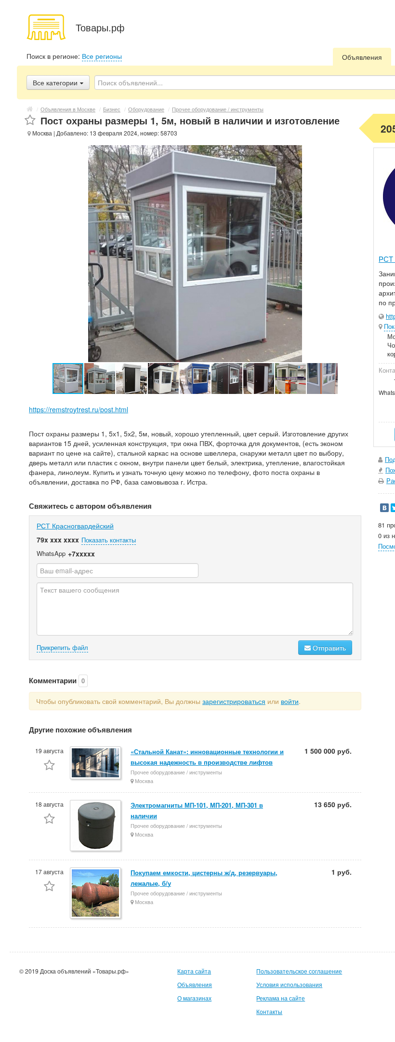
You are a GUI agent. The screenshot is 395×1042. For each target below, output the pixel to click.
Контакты (269, 1011)
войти (290, 701)
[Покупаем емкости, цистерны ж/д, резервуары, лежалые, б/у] (96, 893)
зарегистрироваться (233, 701)
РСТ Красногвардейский (75, 525)
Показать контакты (108, 539)
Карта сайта (194, 971)
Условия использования (289, 984)
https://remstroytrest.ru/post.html (78, 409)
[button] (100, 378)
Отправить (328, 647)
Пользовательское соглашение (299, 971)
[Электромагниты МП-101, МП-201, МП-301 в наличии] (96, 826)
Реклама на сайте (280, 998)
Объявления (362, 57)
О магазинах (194, 998)
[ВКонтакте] (384, 507)
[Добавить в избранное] (30, 120)
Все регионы (102, 56)
